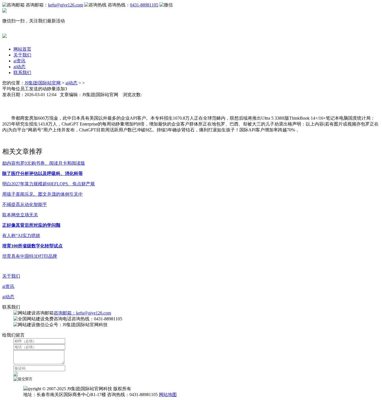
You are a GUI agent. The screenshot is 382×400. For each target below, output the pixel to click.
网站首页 (22, 49)
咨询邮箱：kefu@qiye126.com (82, 313)
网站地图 (168, 394)
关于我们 (22, 55)
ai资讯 (19, 60)
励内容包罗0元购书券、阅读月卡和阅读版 (43, 163)
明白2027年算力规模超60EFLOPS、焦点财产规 (48, 183)
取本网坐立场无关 (20, 214)
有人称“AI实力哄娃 (21, 235)
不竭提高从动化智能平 (24, 204)
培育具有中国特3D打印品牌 (29, 256)
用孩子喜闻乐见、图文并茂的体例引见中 (42, 194)
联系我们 (22, 72)
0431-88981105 (144, 5)
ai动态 (19, 66)
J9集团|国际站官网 (43, 83)
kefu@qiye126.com (65, 5)
